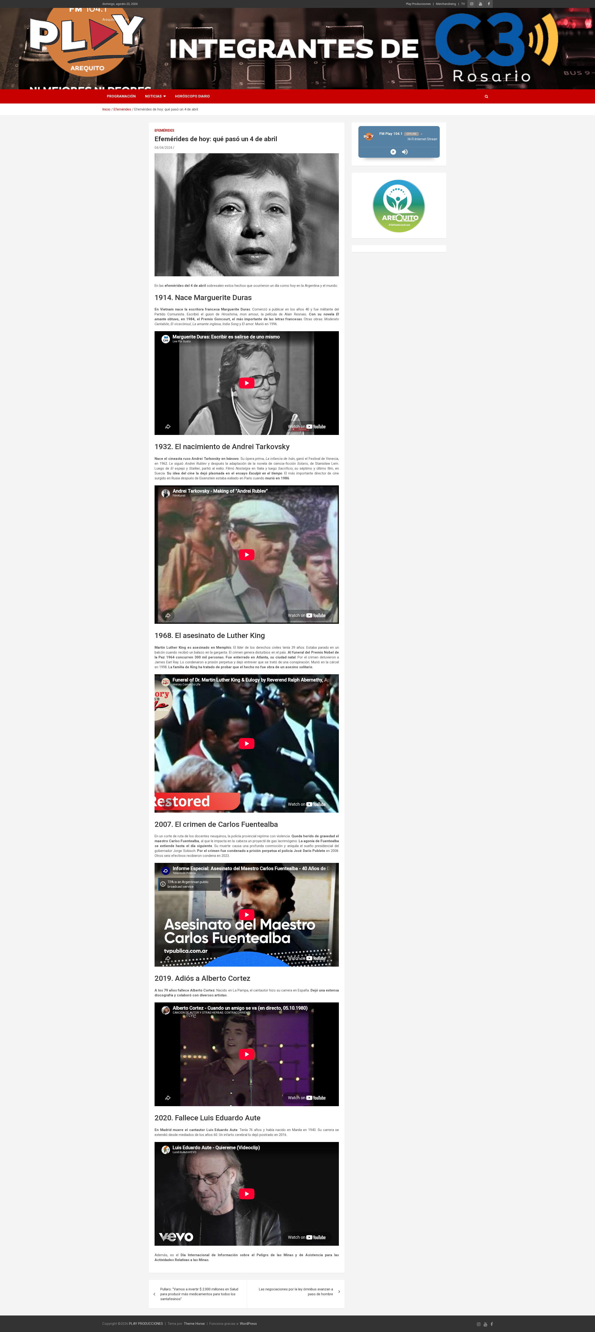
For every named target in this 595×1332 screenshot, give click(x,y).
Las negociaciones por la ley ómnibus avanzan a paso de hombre (296, 1291)
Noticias (153, 96)
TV (463, 4)
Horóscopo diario (192, 96)
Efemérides (164, 130)
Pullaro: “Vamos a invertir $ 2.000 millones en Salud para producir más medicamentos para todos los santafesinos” (199, 1294)
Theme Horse (194, 1324)
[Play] (393, 151)
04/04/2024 (163, 148)
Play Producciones (418, 4)
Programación (121, 96)
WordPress (248, 1324)
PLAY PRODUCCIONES (146, 1324)
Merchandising (446, 4)
